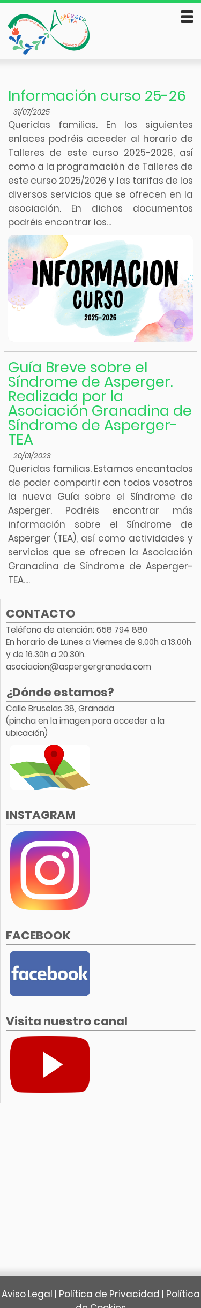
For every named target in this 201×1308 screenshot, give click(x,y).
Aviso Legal (27, 1294)
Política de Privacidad (109, 1294)
